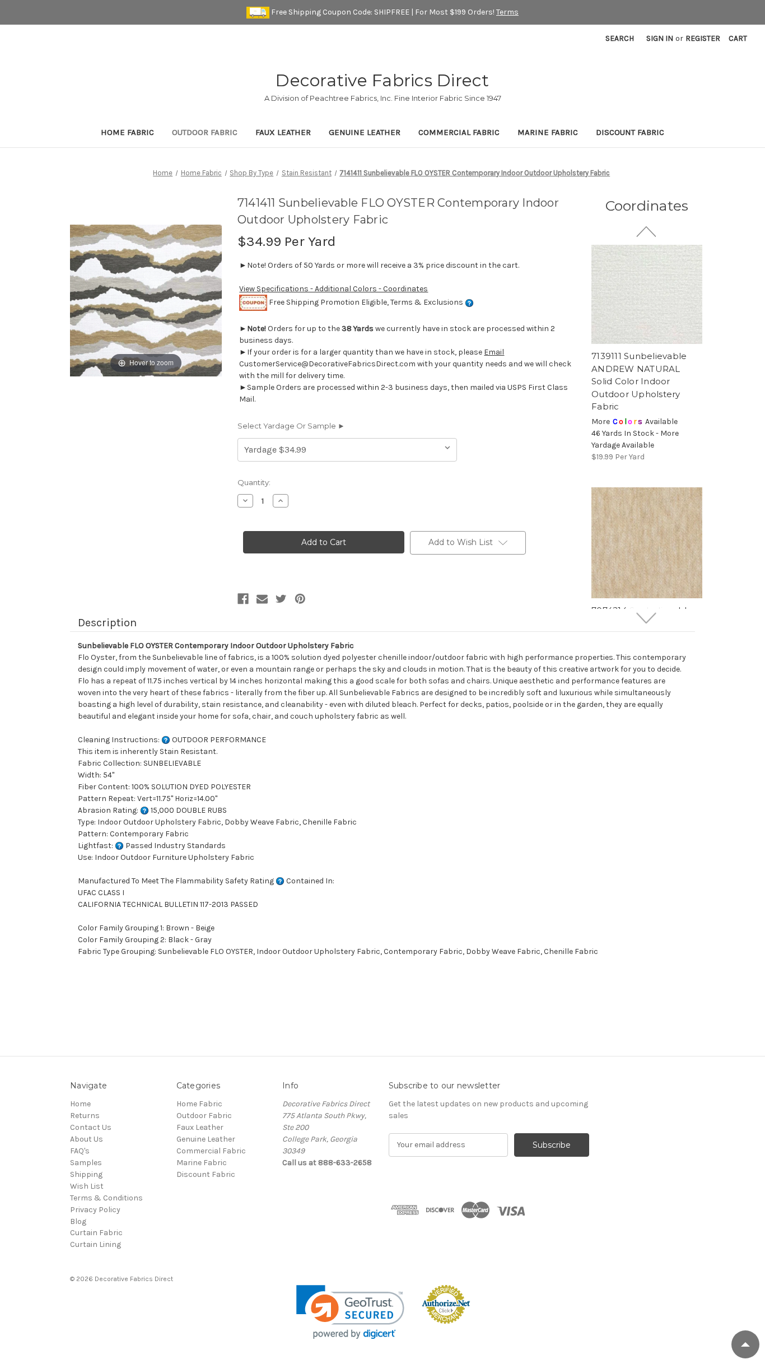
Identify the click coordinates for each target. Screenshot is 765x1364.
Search (619, 38)
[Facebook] (243, 599)
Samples (86, 1162)
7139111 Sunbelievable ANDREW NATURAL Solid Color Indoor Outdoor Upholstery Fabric (639, 381)
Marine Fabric (547, 132)
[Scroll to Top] (745, 1344)
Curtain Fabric (96, 1232)
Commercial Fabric (459, 132)
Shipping (86, 1174)
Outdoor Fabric (204, 132)
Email (494, 352)
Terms (507, 12)
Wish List (87, 1186)
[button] (350, 1312)
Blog (78, 1221)
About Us (86, 1139)
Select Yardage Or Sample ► (291, 425)
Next (647, 618)
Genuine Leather (364, 132)
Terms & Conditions (106, 1198)
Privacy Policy (95, 1209)
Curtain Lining (95, 1244)
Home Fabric (127, 132)
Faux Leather (283, 132)
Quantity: (253, 482)
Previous (647, 231)
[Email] (262, 599)
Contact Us (90, 1127)
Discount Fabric (630, 132)
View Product (646, 288)
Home (80, 1104)
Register (702, 38)
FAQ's (80, 1151)
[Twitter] (281, 599)
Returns (85, 1115)
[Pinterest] (300, 599)
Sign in (659, 38)
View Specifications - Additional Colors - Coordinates (333, 289)
